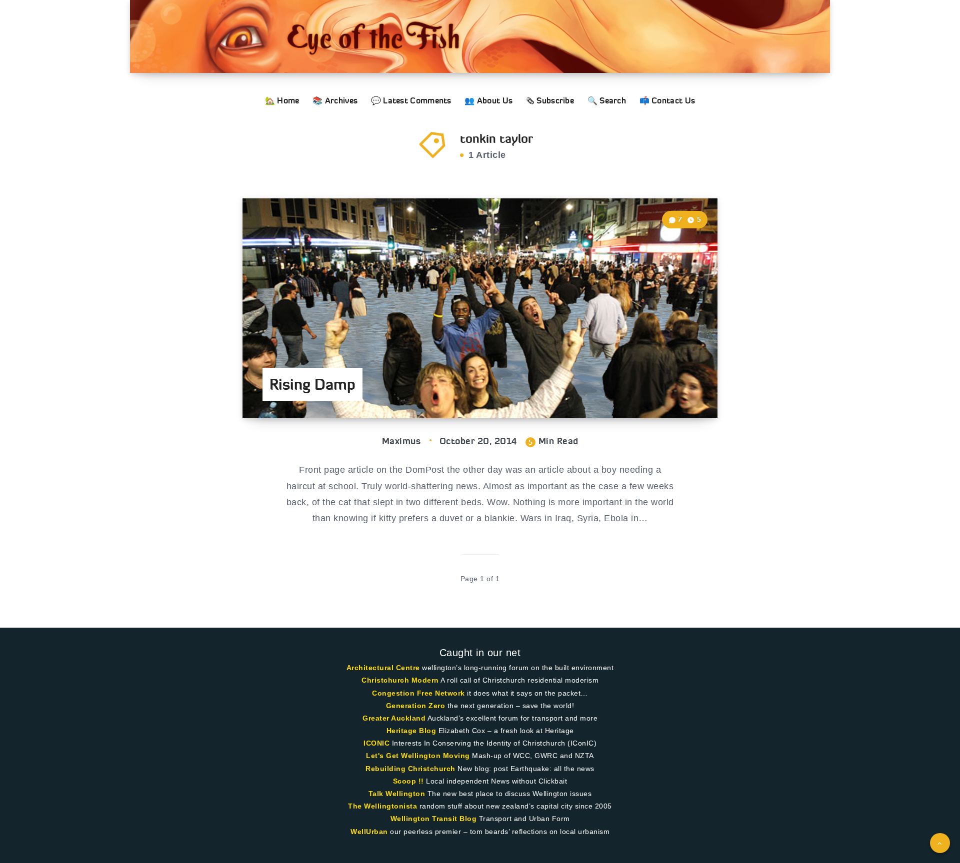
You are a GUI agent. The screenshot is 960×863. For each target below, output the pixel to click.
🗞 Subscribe (550, 100)
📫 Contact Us (668, 100)
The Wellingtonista (382, 806)
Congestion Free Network (418, 693)
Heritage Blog (411, 731)
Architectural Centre (383, 668)
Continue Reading (670, 388)
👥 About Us (488, 100)
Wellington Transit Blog (433, 819)
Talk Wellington (397, 794)
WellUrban (369, 832)
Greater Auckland (394, 718)
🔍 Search (607, 100)
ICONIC (377, 743)
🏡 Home (282, 100)
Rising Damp (313, 384)
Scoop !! (408, 781)
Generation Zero (416, 706)
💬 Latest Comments (411, 100)
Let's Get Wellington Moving (418, 756)
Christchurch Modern (400, 680)
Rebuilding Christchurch (411, 769)
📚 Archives (335, 100)
